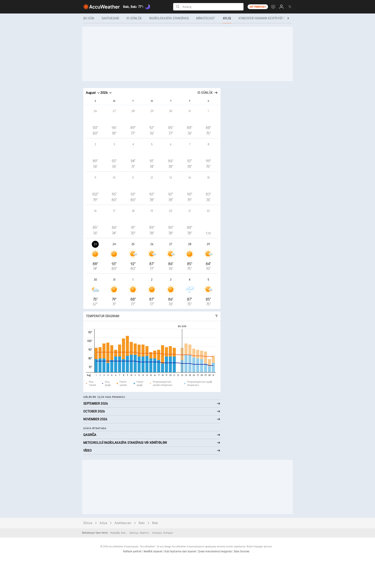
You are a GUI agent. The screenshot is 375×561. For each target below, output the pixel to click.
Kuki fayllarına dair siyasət (180, 551)
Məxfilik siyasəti (153, 551)
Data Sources (241, 551)
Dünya (87, 523)
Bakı (142, 523)
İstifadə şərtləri (132, 551)
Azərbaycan (123, 523)
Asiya (103, 523)
